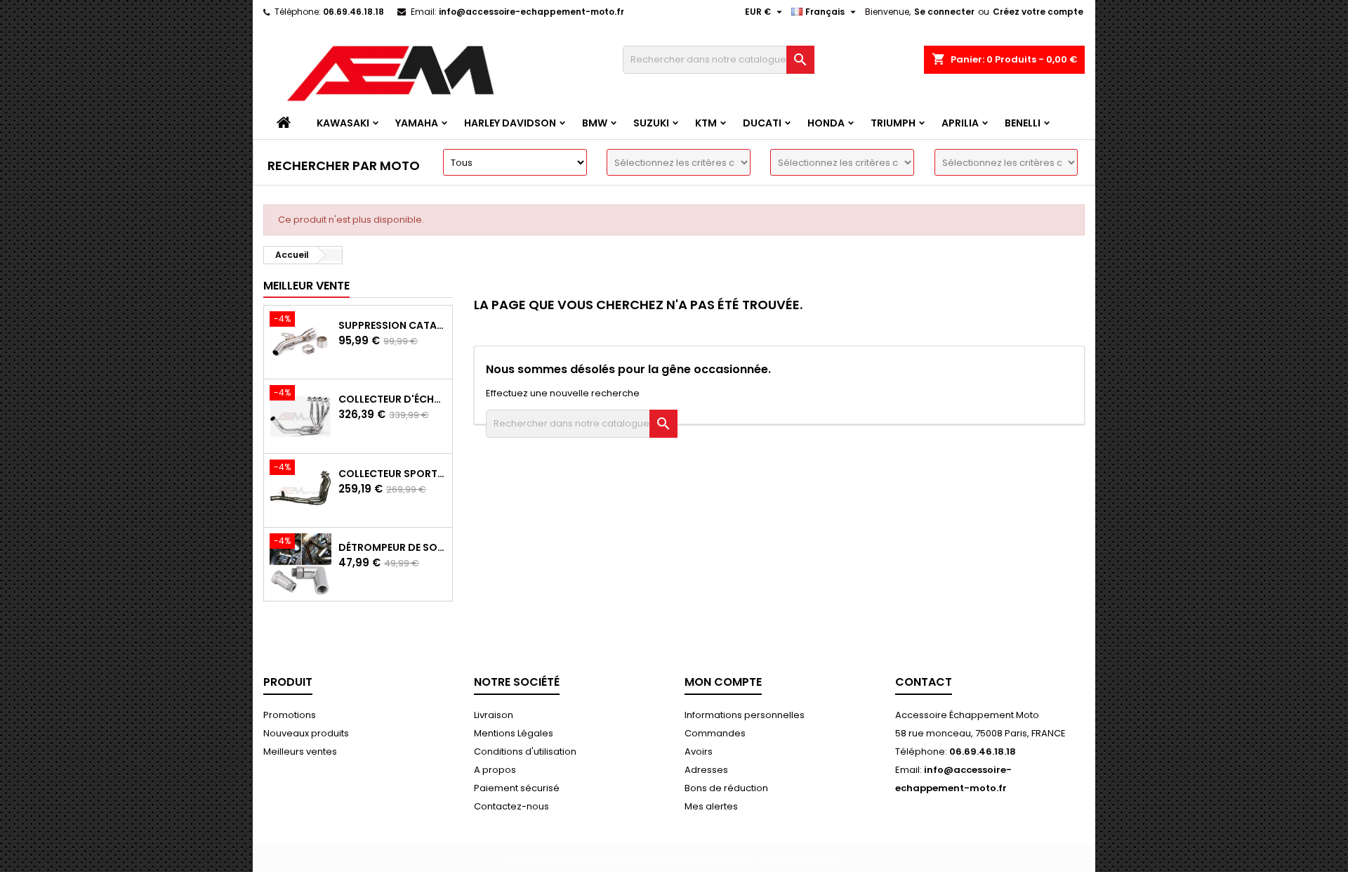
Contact (923, 682)
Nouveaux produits (306, 733)
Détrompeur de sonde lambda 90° (392, 547)
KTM (706, 123)
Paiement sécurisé (517, 788)
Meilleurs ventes (300, 751)
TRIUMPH (893, 123)
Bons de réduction (726, 788)
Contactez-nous (511, 806)
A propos (495, 769)
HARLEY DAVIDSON (510, 123)
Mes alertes (711, 806)
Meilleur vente (306, 286)
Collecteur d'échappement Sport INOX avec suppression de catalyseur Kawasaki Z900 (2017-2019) (392, 399)
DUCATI (762, 123)
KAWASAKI (343, 123)
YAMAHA (416, 123)
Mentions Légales (513, 733)
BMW (594, 123)
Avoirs (699, 751)
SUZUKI (651, 123)
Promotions (289, 715)
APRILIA (960, 123)
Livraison (493, 715)
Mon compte (723, 682)
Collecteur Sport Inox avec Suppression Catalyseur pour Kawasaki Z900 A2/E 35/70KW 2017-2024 (392, 473)
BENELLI (1022, 123)
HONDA (826, 123)
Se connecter (944, 12)
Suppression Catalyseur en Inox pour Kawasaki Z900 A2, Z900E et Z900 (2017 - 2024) (392, 325)
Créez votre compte (1038, 12)
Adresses (706, 769)
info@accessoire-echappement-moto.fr (531, 12)
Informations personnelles (745, 715)
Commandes (715, 733)
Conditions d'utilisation (525, 751)
